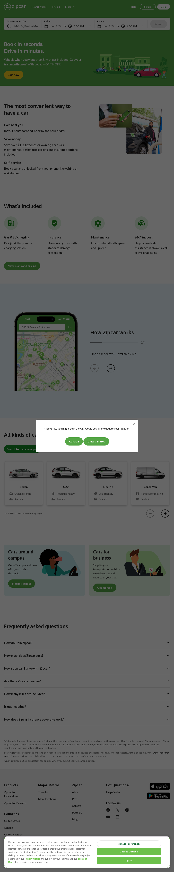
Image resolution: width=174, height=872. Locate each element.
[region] (87, 852)
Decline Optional (129, 851)
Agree (129, 860)
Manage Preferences (129, 843)
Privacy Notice (32, 858)
